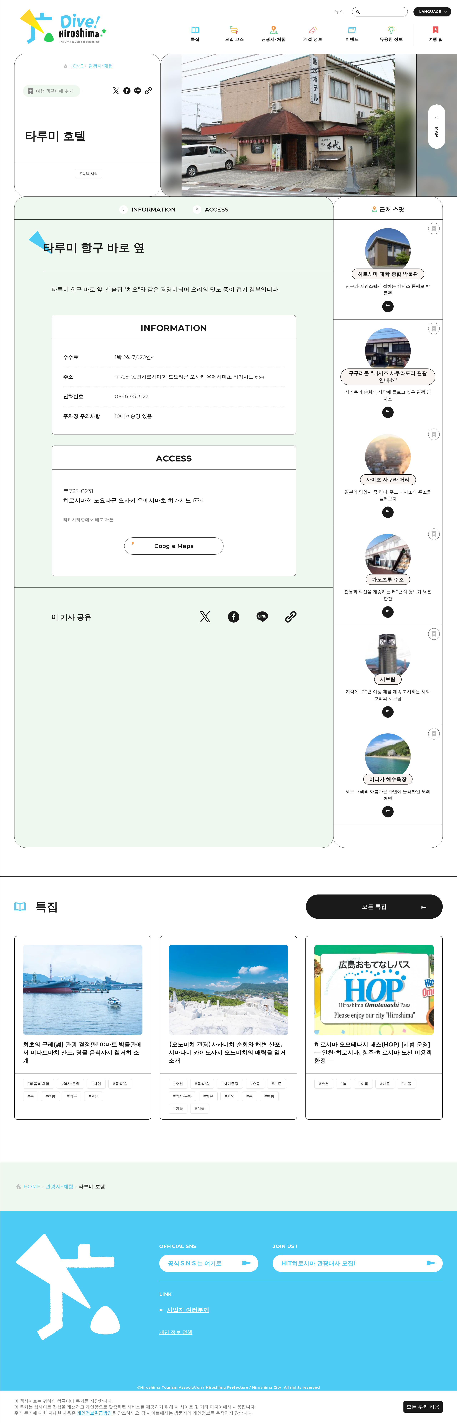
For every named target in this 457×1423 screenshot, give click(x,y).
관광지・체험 (101, 65)
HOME (76, 65)
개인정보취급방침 (94, 1412)
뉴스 (339, 11)
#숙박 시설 (89, 173)
